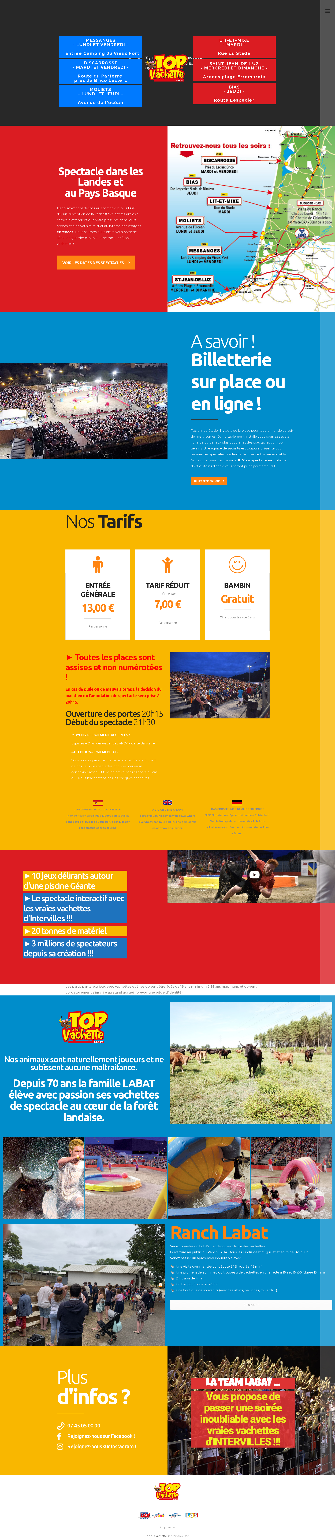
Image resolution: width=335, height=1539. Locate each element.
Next (160, 1285)
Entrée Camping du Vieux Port (102, 47)
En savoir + (251, 1305)
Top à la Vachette (156, 1536)
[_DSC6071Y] (209, 1178)
